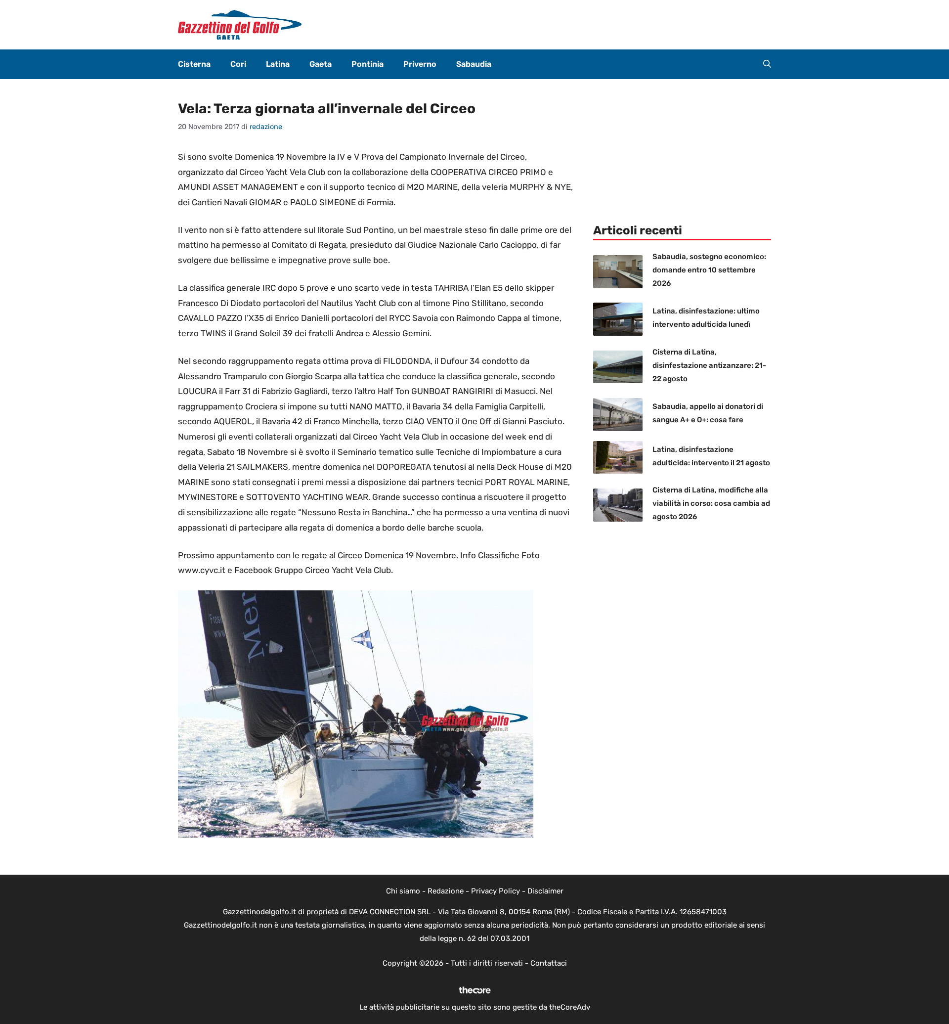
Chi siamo (403, 891)
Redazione (446, 891)
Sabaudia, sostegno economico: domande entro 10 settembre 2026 (709, 270)
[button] (767, 64)
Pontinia (367, 64)
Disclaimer (545, 891)
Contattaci (548, 963)
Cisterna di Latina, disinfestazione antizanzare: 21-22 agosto (709, 365)
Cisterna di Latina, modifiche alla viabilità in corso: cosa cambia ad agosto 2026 (711, 503)
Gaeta (320, 64)
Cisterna (194, 64)
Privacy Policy (495, 891)
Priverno (419, 64)
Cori (238, 64)
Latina (278, 64)
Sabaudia (473, 64)
